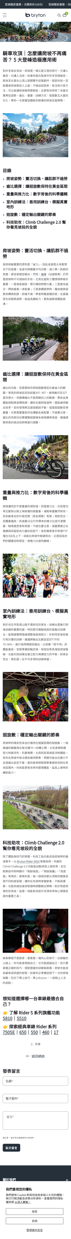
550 (34, 1032)
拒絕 (34, 1221)
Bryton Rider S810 (28, 861)
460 (45, 1032)
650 (22, 1032)
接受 (34, 1211)
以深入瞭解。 (23, 1202)
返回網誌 (38, 1056)
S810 (7, 1018)
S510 (21, 1018)
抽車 (43, 274)
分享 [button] (38, 1044)
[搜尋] (60, 15)
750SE (9, 1032)
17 (56, 1032)
